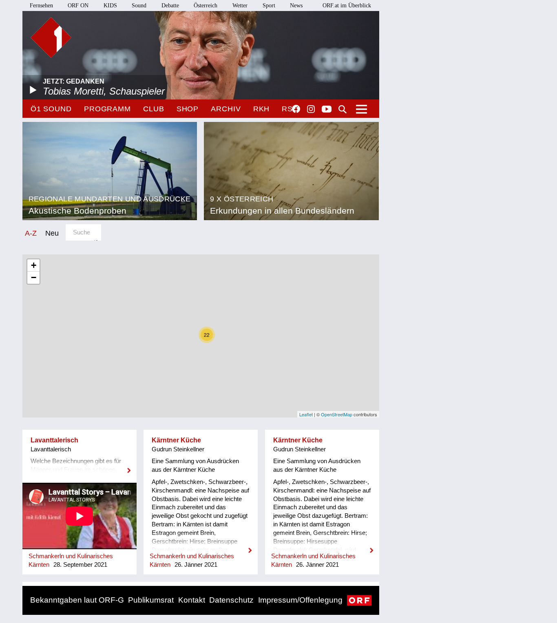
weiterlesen (79, 465)
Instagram (311, 109)
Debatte (170, 5)
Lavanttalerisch (54, 440)
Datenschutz (231, 600)
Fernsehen (41, 5)
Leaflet (306, 414)
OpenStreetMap (336, 414)
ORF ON (78, 5)
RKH (261, 109)
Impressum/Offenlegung (300, 600)
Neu (52, 233)
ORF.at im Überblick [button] (347, 5)
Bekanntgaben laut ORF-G (77, 600)
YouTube (327, 110)
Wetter (240, 5)
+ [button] (33, 265)
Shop (188, 109)
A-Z (31, 233)
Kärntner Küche (176, 440)
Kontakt (191, 600)
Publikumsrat (151, 600)
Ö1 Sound (51, 109)
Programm (107, 109)
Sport (269, 5)
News (296, 5)
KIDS (110, 5)
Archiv (226, 109)
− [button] (33, 277)
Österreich (205, 5)
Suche (342, 109)
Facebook (296, 109)
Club (153, 109)
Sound (139, 5)
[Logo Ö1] (51, 37)
